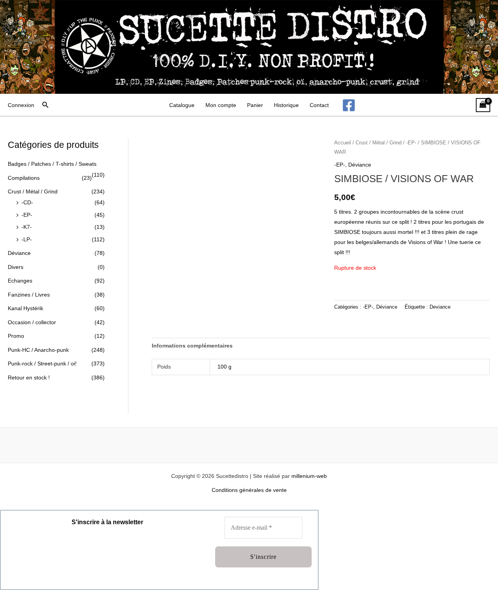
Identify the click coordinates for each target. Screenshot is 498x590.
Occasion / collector (32, 322)
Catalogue (182, 105)
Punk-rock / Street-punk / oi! (42, 363)
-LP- (26, 239)
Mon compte (220, 105)
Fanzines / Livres (29, 294)
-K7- (26, 227)
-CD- (27, 202)
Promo (16, 336)
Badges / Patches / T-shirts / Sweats (52, 164)
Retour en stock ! (29, 377)
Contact (319, 105)
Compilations (24, 178)
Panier (255, 105)
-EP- (26, 215)
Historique (286, 105)
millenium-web (309, 476)
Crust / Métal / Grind (33, 191)
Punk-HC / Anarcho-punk (38, 350)
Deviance (440, 307)
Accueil (342, 143)
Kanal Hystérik (25, 308)
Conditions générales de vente (249, 490)
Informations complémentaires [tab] (192, 345)
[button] (45, 105)
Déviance (19, 253)
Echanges (20, 280)
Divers (15, 267)
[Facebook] (349, 105)
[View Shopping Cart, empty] (483, 105)
